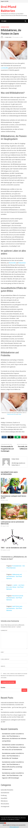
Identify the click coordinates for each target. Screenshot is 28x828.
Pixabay (19, 414)
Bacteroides (12, 263)
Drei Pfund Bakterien (8, 9)
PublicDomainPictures (11, 414)
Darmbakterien (5, 27)
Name (2, 652)
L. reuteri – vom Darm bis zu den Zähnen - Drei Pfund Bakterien (15, 587)
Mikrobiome (4, 801)
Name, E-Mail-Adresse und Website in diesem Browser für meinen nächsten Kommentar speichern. (14, 675)
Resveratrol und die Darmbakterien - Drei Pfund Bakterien (14, 598)
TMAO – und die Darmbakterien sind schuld (13, 548)
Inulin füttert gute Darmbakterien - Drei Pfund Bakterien (14, 608)
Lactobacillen (4, 68)
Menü (4, 21)
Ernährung (4, 795)
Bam (18, 819)
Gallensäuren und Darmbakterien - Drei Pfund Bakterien (14, 576)
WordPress (12, 819)
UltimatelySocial (14, 827)
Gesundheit (4, 798)
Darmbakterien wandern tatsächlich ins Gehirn (14, 712)
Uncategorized (5, 806)
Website (3, 666)
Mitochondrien (5, 804)
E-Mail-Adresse (5, 659)
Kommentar (4, 630)
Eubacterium (22, 263)
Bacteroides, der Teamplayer (10, 758)
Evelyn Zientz (8, 37)
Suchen (3, 687)
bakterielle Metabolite (7, 790)
